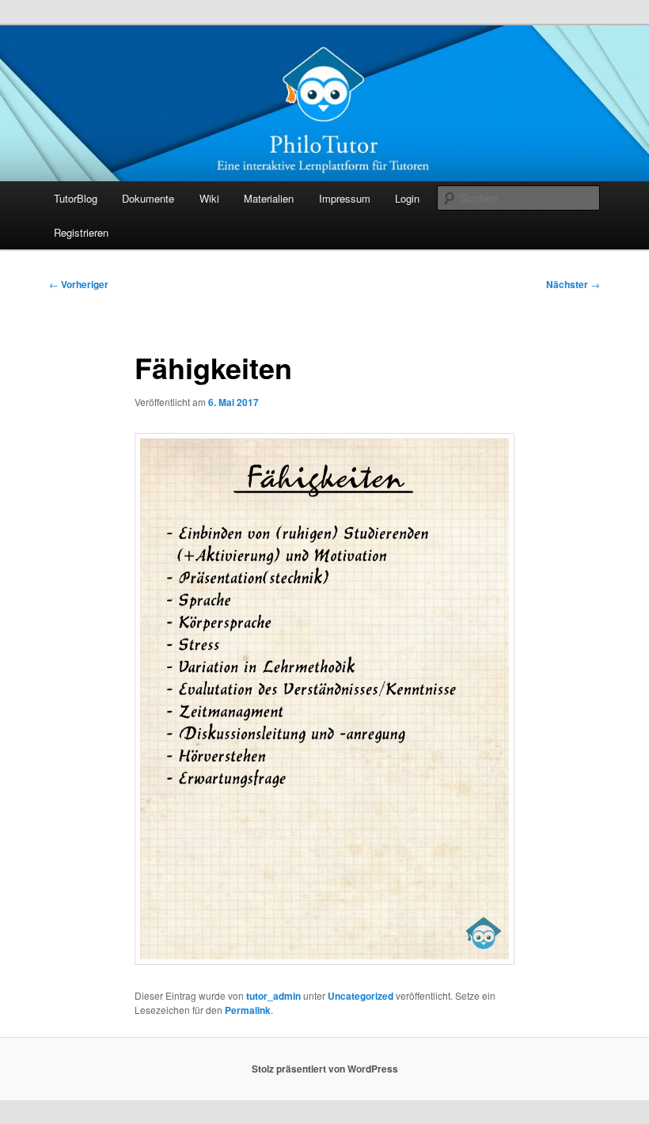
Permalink (248, 1010)
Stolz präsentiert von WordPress (325, 1068)
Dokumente (148, 198)
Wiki (209, 198)
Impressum (344, 198)
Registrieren (81, 232)
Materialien (269, 198)
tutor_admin (273, 996)
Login (407, 198)
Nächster (573, 284)
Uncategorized (360, 996)
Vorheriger (78, 284)
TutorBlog (75, 198)
